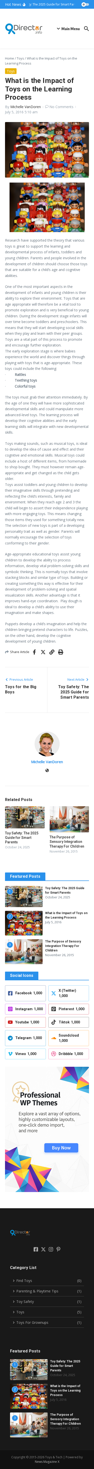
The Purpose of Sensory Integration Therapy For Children (67, 841)
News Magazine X (47, 1462)
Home (9, 58)
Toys (20, 58)
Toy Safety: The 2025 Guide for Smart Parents (21, 837)
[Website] (47, 770)
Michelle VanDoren (25, 106)
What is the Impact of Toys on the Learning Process (65, 1390)
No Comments (61, 106)
